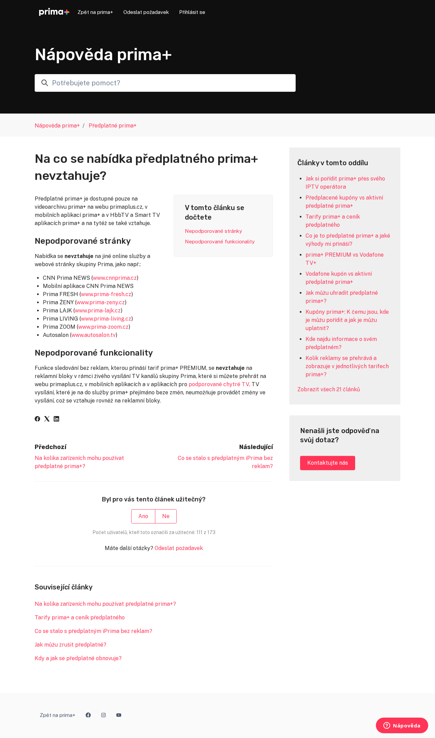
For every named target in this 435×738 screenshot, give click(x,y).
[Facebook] (37, 419)
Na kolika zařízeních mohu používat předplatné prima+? (105, 604)
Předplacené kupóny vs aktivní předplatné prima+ (344, 201)
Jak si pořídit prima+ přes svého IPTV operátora (345, 182)
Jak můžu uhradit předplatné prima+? (342, 297)
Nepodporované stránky (213, 231)
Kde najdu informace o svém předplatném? (341, 343)
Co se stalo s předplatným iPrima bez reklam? (93, 631)
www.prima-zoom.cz (103, 327)
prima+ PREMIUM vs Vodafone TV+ (345, 259)
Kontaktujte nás (327, 463)
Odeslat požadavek (146, 12)
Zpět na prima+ (95, 12)
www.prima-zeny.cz (100, 302)
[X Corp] (47, 419)
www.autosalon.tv (93, 335)
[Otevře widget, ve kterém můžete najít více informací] (402, 726)
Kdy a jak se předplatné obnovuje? (78, 658)
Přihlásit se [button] (192, 12)
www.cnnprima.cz (115, 278)
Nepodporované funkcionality (220, 241)
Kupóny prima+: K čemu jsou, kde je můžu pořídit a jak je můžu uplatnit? (347, 320)
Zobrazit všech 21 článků (328, 389)
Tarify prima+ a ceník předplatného (80, 617)
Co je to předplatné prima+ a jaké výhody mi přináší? (348, 240)
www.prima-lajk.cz (98, 310)
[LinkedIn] (56, 419)
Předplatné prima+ (113, 125)
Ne (166, 516)
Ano (143, 516)
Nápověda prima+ (57, 125)
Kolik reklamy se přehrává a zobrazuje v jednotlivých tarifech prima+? (347, 366)
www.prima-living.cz (106, 318)
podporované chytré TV (219, 384)
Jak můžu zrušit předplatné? (70, 644)
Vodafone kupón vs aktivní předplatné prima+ (339, 278)
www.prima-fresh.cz (106, 294)
